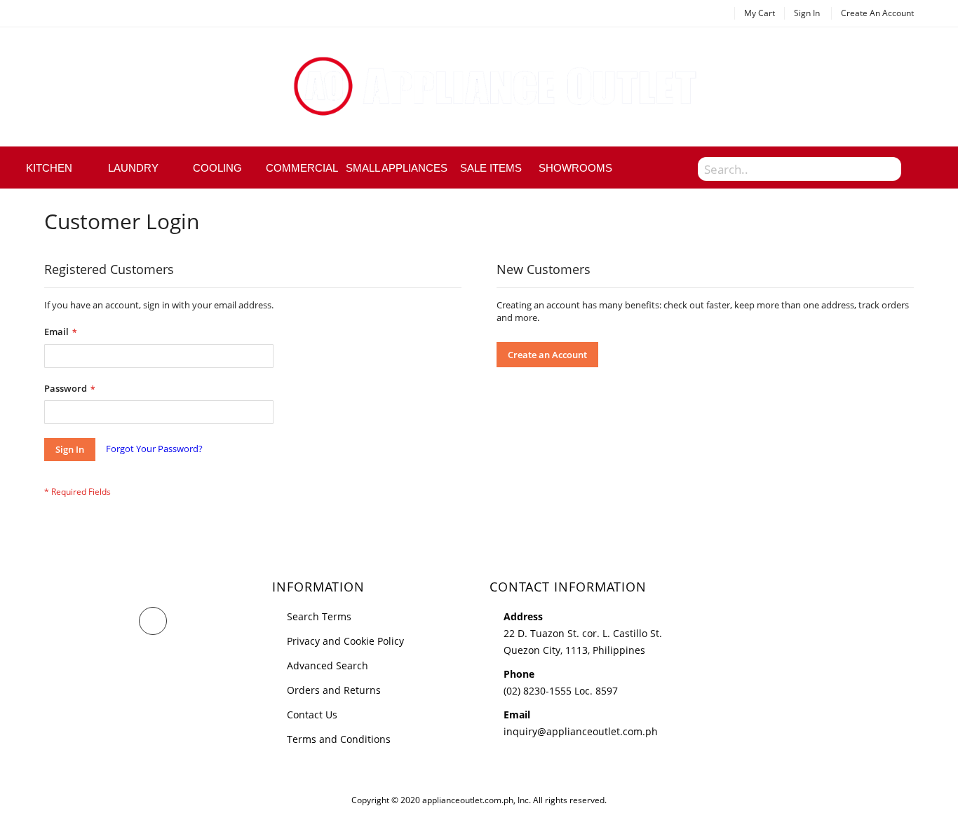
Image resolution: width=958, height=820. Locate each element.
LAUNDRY (133, 168)
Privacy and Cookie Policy (345, 641)
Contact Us (312, 714)
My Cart (759, 13)
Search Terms (319, 616)
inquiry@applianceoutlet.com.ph (581, 731)
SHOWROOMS (575, 168)
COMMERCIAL (302, 168)
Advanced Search (327, 665)
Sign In (807, 13)
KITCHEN (49, 168)
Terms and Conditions (339, 739)
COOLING (217, 168)
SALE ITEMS (491, 168)
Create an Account (877, 13)
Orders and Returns (334, 690)
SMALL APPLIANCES (396, 168)
